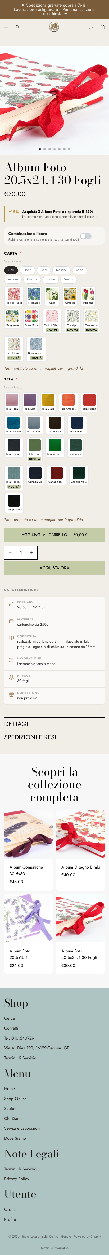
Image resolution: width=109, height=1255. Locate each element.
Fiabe (27, 270)
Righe (50, 279)
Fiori (11, 270)
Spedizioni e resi (30, 737)
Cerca (9, 1018)
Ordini (10, 1209)
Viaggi (68, 279)
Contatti (11, 1028)
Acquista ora (54, 568)
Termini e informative (55, 1247)
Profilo (10, 1219)
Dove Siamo (15, 1138)
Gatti (43, 270)
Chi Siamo (13, 1118)
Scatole (10, 1108)
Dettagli (17, 723)
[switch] (86, 236)
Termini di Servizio (20, 1058)
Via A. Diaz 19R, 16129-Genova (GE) (37, 1048)
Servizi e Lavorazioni (22, 1128)
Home (9, 1089)
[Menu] (6, 27)
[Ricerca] (17, 27)
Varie (79, 270)
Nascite (61, 270)
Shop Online (15, 1098)
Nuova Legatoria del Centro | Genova (46, 1236)
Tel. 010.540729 (19, 1038)
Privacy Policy (16, 1179)
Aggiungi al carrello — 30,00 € (55, 535)
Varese (13, 279)
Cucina (32, 279)
